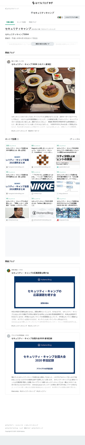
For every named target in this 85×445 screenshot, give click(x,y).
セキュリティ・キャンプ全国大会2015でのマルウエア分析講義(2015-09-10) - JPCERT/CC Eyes (68, 203)
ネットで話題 (21, 22)
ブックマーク (11, 145)
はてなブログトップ (37, 428)
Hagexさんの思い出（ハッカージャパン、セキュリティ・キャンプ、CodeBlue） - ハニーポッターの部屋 (42, 150)
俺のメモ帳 (15, 61)
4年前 (21, 270)
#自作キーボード (33, 131)
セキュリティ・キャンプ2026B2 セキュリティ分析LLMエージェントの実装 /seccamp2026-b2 (68, 150)
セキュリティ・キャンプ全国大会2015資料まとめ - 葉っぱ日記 (17, 149)
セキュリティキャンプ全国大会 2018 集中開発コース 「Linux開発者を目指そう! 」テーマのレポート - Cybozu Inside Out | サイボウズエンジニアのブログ (67, 177)
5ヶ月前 (21, 61)
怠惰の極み (15, 270)
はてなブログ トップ (13, 8)
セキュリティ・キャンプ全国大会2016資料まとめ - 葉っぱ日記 (17, 176)
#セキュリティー (33, 326)
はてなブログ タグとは (11, 428)
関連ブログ (32, 22)
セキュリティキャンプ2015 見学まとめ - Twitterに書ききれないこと (42, 203)
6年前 (27, 335)
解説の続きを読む (41, 44)
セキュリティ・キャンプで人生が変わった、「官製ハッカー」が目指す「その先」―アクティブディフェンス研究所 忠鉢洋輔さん (17, 203)
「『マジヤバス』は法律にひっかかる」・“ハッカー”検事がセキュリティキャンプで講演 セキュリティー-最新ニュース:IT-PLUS (42, 177)
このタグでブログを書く (72, 17)
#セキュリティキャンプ (19, 131)
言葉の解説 (10, 22)
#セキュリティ (41, 391)
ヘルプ (21, 428)
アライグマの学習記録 (18, 335)
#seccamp (15, 391)
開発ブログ (27, 428)
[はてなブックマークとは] (18, 139)
